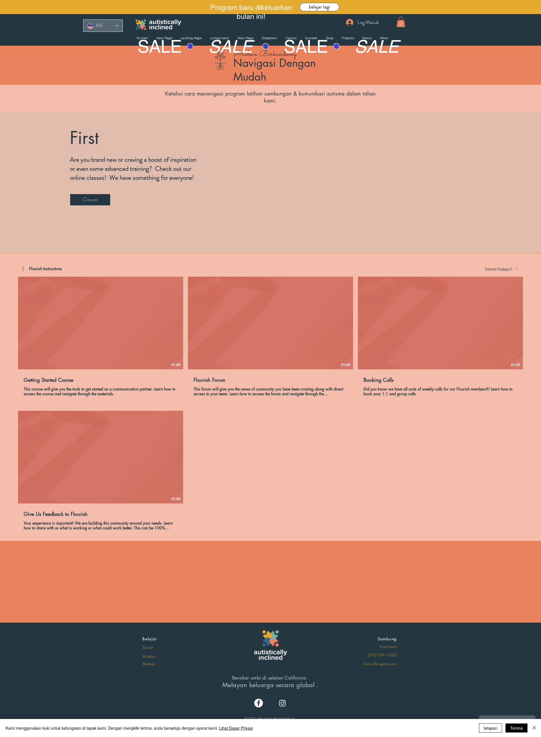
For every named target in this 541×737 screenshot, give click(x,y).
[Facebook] (258, 703)
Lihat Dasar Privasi (236, 728)
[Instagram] (282, 703)
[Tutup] (534, 727)
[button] (400, 22)
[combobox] (501, 269)
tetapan (490, 728)
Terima (516, 728)
